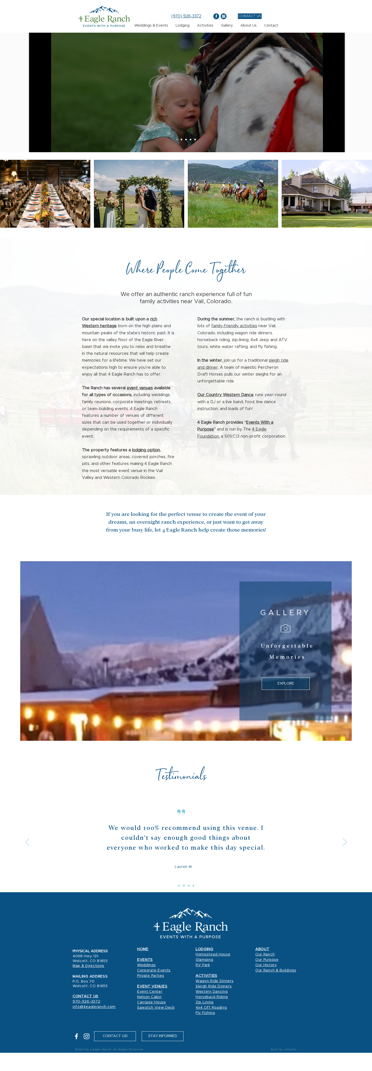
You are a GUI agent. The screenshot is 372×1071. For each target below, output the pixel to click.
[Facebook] (76, 1036)
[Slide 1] (179, 885)
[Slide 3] (188, 886)
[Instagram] (86, 1036)
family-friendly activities (234, 326)
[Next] (345, 842)
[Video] (177, 139)
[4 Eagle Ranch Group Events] (186, 139)
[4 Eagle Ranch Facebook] (216, 16)
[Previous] (27, 842)
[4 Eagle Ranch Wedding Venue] (190, 139)
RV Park (203, 965)
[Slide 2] (183, 885)
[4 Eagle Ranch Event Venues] (181, 139)
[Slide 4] (193, 885)
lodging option (146, 450)
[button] (162, 1036)
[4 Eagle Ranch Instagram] (223, 16)
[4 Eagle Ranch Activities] (195, 139)
